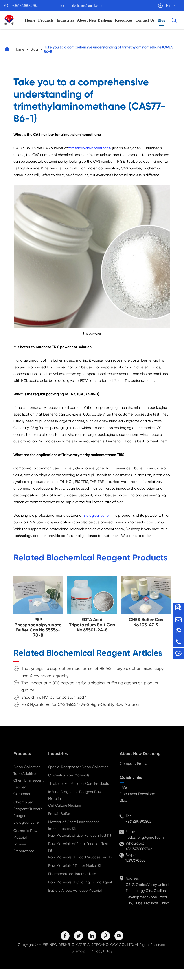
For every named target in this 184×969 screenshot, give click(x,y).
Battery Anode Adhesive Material (75, 890)
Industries (65, 20)
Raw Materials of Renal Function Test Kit (78, 847)
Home (30, 20)
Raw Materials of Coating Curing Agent (80, 882)
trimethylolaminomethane (89, 148)
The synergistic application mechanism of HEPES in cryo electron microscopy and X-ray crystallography (92, 672)
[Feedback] (178, 653)
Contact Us (145, 20)
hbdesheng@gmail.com (85, 5)
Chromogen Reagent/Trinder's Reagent (27, 809)
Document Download (137, 794)
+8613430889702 (25, 5)
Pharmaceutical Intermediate (72, 874)
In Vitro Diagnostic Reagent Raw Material (74, 795)
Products (46, 20)
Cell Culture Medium (64, 805)
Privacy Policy (101, 951)
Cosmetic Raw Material (25, 834)
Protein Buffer (59, 813)
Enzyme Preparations (23, 847)
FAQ (123, 787)
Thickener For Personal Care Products (78, 783)
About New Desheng (94, 20)
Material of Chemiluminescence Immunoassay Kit (73, 825)
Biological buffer (96, 515)
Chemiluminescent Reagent (27, 783)
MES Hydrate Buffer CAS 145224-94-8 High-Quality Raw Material (80, 704)
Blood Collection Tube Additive (27, 770)
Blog (161, 20)
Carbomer (21, 794)
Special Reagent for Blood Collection (78, 767)
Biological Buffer (26, 822)
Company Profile (133, 763)
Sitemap (78, 951)
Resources (123, 20)
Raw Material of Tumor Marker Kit (75, 865)
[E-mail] (178, 619)
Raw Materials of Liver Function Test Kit (79, 835)
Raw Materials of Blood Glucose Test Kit (80, 857)
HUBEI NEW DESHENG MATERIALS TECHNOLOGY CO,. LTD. (86, 944)
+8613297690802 (138, 821)
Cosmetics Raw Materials (68, 775)
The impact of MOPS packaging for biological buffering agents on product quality (89, 686)
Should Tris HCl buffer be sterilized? (53, 697)
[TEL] (178, 641)
